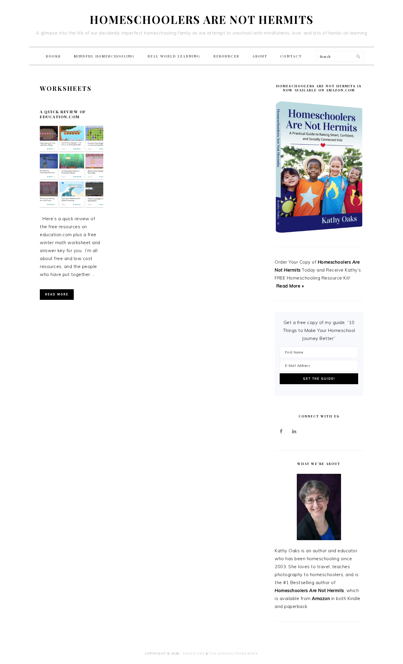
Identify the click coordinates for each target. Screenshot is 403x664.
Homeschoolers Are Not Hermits (202, 19)
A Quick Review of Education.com (63, 114)
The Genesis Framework (233, 653)
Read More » (290, 286)
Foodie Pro (194, 653)
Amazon (321, 598)
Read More (56, 294)
